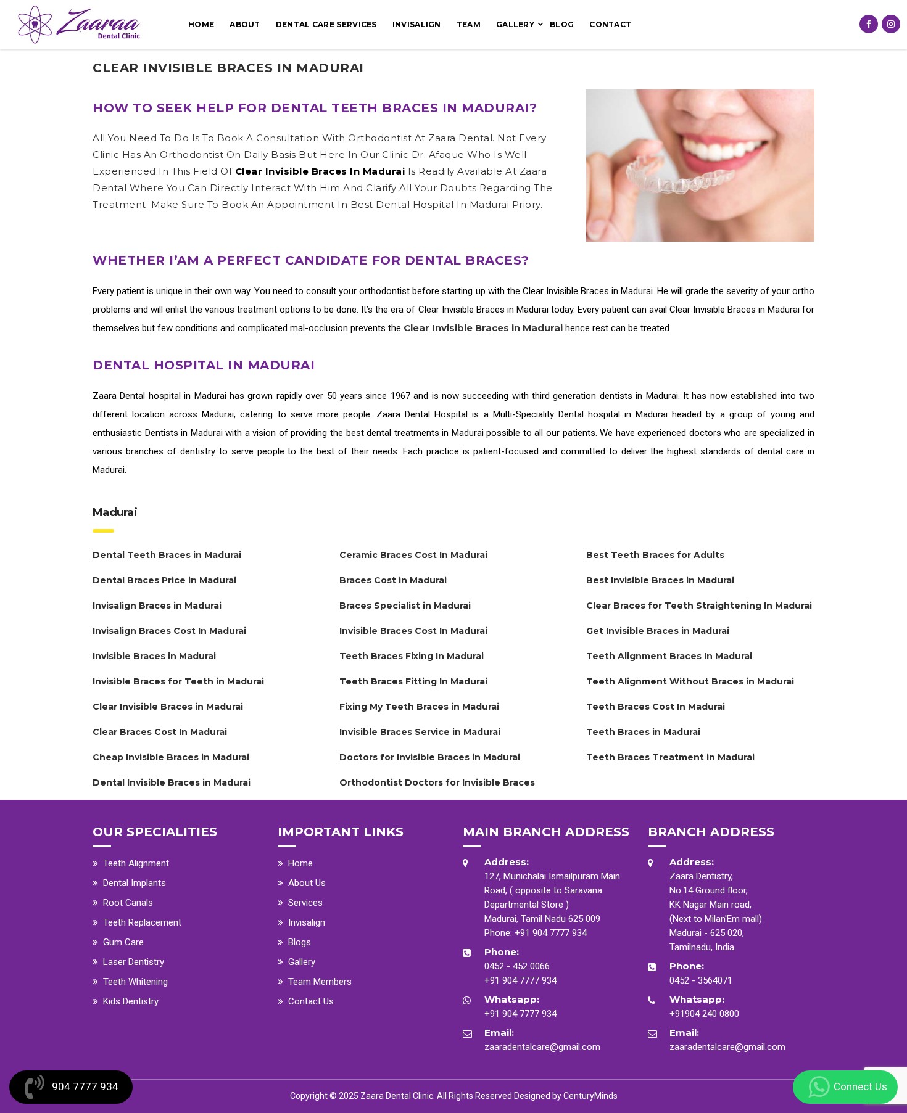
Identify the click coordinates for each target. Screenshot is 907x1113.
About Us (307, 883)
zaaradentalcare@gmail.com (542, 1047)
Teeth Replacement (142, 922)
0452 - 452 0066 (517, 966)
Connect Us (860, 1086)
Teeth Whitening (135, 981)
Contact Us (311, 1001)
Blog (562, 24)
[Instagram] (891, 24)
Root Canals (128, 902)
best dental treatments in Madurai (415, 432)
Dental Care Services (326, 24)
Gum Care (123, 942)
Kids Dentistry (131, 1001)
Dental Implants (134, 883)
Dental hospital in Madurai (173, 395)
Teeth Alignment (136, 863)
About (245, 24)
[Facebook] (868, 24)
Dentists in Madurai (184, 432)
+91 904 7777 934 (551, 932)
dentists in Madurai (639, 395)
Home (201, 24)
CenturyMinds (590, 1096)
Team (469, 24)
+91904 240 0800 (704, 1013)
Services (305, 902)
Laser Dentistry (133, 961)
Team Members (320, 981)
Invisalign (416, 24)
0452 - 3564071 (700, 980)
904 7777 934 (85, 1086)
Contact (610, 24)
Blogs (299, 942)
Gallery (515, 24)
